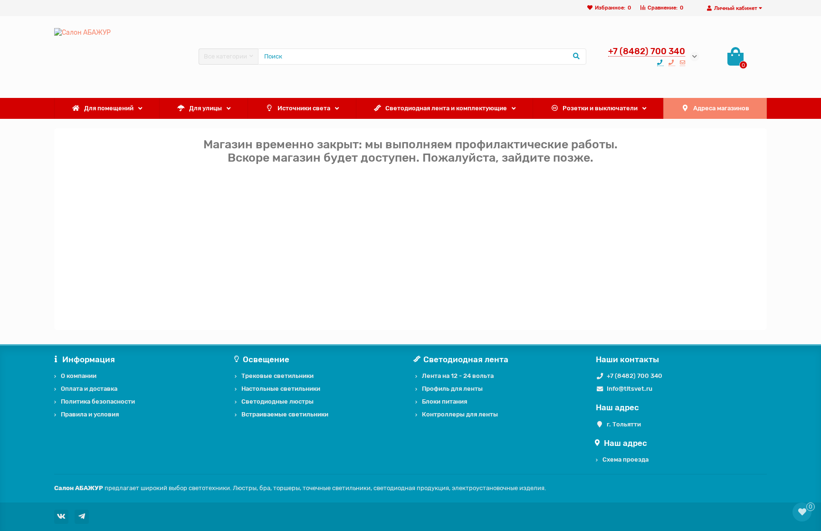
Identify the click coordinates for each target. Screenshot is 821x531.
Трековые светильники (277, 375)
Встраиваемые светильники (284, 414)
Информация (88, 359)
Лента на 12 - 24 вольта (458, 375)
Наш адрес (625, 443)
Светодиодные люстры (277, 401)
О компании (78, 375)
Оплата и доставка (89, 388)
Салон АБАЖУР (78, 488)
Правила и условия (90, 414)
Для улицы (205, 108)
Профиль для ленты (452, 388)
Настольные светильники (280, 388)
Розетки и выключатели (600, 108)
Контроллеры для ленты (460, 414)
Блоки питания (444, 401)
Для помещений (109, 108)
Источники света (303, 108)
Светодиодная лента (465, 359)
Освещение (266, 359)
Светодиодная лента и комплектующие (446, 108)
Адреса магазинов (721, 108)
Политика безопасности (98, 401)
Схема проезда (625, 459)
